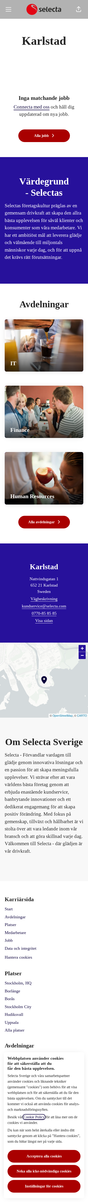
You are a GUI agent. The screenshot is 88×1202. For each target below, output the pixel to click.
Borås (10, 998)
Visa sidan (44, 620)
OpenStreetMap (63, 715)
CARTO (82, 715)
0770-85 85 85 (44, 613)
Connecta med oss (32, 107)
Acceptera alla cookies (44, 1156)
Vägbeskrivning (44, 598)
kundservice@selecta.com (44, 606)
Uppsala (12, 1022)
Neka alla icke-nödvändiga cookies (44, 1171)
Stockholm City (18, 1006)
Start (9, 909)
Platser (10, 924)
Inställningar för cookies (44, 1186)
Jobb (9, 940)
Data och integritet (20, 948)
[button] (78, 9)
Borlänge (12, 991)
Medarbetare (15, 932)
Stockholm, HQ (18, 983)
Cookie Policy (34, 1117)
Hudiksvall (14, 1014)
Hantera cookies (18, 957)
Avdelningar (15, 917)
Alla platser (14, 1030)
